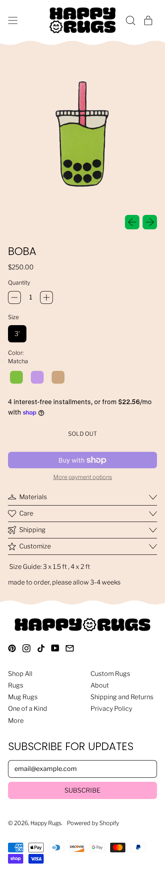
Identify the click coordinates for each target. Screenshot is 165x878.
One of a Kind (27, 708)
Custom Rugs (110, 674)
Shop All (20, 674)
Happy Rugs (45, 823)
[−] (14, 297)
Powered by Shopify (93, 823)
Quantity (19, 282)
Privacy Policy (111, 708)
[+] (46, 297)
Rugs (15, 685)
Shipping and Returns (122, 697)
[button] (130, 20)
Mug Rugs (23, 697)
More (16, 720)
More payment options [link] (82, 477)
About (100, 685)
